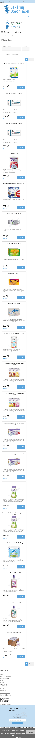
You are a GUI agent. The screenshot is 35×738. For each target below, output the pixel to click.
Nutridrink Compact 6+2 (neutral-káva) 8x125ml (14, 453)
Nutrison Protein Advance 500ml (14, 572)
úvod (1, 1)
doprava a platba (8, 1)
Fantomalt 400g (14, 153)
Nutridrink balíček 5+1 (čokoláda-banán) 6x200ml (14, 363)
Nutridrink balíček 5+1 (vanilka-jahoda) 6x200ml (14, 393)
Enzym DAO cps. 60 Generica (14, 123)
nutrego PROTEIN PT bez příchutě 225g (14, 333)
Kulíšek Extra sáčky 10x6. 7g (14, 213)
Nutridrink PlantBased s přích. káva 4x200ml (14, 483)
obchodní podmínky (19, 1)
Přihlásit (19, 24)
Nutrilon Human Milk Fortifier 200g (14, 543)
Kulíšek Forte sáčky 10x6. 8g (14, 243)
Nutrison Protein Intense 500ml (14, 602)
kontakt (2, 2)
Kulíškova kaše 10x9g (14, 303)
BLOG (30, 1)
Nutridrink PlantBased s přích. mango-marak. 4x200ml (14, 513)
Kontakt (2, 682)
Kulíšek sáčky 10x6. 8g (14, 273)
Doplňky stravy (7, 35)
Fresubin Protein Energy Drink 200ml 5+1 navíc (14, 184)
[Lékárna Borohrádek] (17, 13)
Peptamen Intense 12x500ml (14, 632)
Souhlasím (30, 732)
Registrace (13, 24)
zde (13, 735)
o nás (26, 1)
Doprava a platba (4, 678)
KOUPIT (21, 87)
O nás (2, 680)
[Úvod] (1, 35)
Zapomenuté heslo (5, 693)
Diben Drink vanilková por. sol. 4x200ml (14, 63)
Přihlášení (3, 691)
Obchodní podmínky (5, 676)
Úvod (1, 674)
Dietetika (14, 35)
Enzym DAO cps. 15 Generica (14, 93)
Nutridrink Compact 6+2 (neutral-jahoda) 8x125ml (14, 423)
